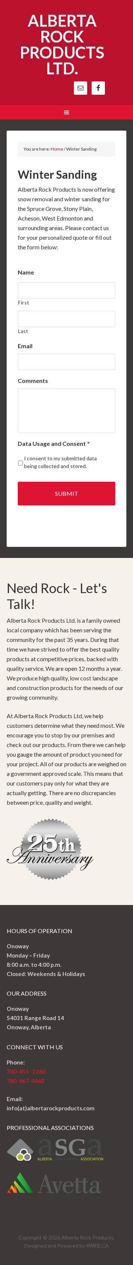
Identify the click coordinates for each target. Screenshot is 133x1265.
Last (23, 331)
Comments (33, 380)
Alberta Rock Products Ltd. (62, 44)
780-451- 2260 (26, 1071)
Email (25, 345)
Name (26, 272)
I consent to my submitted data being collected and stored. (60, 462)
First (23, 303)
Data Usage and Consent (54, 443)
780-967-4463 (25, 1080)
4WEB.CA (97, 1245)
